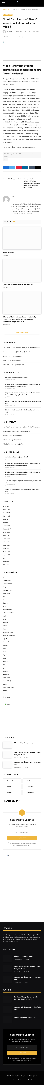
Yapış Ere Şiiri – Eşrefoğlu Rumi (12, 356)
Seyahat (5, 661)
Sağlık (4, 658)
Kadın (4, 629)
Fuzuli (4, 616)
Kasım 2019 (6, 558)
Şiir (4, 665)
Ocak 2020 (6, 552)
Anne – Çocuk (7, 580)
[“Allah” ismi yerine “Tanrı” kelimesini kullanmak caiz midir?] (22, 51)
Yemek (5, 694)
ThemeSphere (33, 1075)
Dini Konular (7, 14)
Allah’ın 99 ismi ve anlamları (24, 743)
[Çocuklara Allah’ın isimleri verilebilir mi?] (22, 270)
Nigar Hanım (7, 655)
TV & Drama (22, 1080)
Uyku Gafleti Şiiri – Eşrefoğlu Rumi (13, 365)
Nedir (4, 652)
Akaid (5, 160)
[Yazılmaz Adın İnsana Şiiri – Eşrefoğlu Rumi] (7, 764)
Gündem (5, 622)
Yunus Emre (6, 697)
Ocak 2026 (6, 509)
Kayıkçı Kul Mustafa (9, 635)
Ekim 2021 (6, 522)
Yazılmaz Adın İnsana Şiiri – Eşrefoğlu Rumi (16, 352)
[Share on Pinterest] (17, 36)
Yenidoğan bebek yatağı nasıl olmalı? (16, 378)
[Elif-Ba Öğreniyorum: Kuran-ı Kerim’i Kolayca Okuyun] (7, 754)
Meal (4, 648)
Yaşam (5, 684)
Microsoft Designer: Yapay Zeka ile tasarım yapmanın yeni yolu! (23, 402)
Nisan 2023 (6, 513)
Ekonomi (5, 603)
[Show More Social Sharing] (21, 36)
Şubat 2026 (6, 506)
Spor (4, 668)
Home (14, 1080)
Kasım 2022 (6, 516)
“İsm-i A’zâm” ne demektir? (11, 179)
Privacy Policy (20, 845)
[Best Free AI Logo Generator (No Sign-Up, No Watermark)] (7, 999)
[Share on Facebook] (10, 36)
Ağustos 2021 (7, 526)
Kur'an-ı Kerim (7, 642)
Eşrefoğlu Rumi (7, 609)
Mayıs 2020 (6, 545)
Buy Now (30, 1080)
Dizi (4, 596)
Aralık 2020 (6, 539)
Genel (4, 619)
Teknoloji (5, 671)
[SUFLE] (22, 3)
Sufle (10, 31)
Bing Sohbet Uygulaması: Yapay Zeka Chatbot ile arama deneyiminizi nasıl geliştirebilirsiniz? (22, 385)
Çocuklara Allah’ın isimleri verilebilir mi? (18, 285)
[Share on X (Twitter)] (13, 36)
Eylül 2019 (6, 565)
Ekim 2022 (6, 519)
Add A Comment (22, 332)
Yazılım (5, 690)
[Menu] (3, 3)
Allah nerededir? (9, 252)
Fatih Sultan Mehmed (9, 613)
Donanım (5, 600)
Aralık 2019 (6, 555)
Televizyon (6, 674)
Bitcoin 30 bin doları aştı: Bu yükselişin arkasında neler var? (22, 411)
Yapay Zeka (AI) (7, 681)
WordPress (6, 677)
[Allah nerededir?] (22, 238)
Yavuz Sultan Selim (8, 687)
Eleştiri (5, 606)
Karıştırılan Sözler (8, 632)
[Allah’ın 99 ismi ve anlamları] (7, 744)
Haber (5, 626)
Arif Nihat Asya (7, 583)
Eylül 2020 (6, 542)
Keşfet (5, 639)
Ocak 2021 (6, 535)
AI (3, 577)
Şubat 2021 (6, 532)
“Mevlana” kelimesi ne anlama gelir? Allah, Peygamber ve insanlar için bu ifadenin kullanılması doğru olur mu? (32, 183)
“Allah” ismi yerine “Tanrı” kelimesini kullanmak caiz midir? (20, 155)
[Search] (41, 3)
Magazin (5, 645)
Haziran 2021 (7, 529)
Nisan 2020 (6, 548)
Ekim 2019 (6, 561)
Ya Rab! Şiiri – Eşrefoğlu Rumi (12, 360)
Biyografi (5, 587)
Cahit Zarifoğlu (7, 590)
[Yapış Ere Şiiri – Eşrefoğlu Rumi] (7, 1019)
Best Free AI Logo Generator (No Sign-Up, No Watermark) (21, 348)
